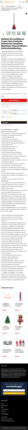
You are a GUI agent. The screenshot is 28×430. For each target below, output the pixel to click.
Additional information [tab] (7, 125)
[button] (26, 13)
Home (2, 6)
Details (22, 93)
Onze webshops (5, 409)
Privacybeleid (4, 417)
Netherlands (10, 112)
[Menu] (1, 2)
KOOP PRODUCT (14, 100)
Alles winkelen (4, 405)
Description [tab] (5, 122)
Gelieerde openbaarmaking (7, 420)
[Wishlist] (23, 2)
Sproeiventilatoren (10, 6)
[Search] (20, 2)
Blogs (2, 407)
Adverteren (3, 411)
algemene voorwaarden (6, 419)
